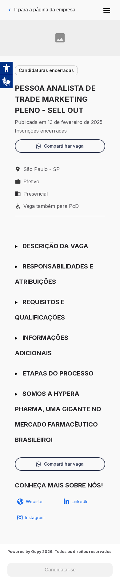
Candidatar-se (60, 569)
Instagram (35, 517)
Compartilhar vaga (64, 146)
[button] (107, 10)
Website (34, 501)
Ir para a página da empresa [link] (44, 9)
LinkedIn (80, 501)
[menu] (107, 10)
